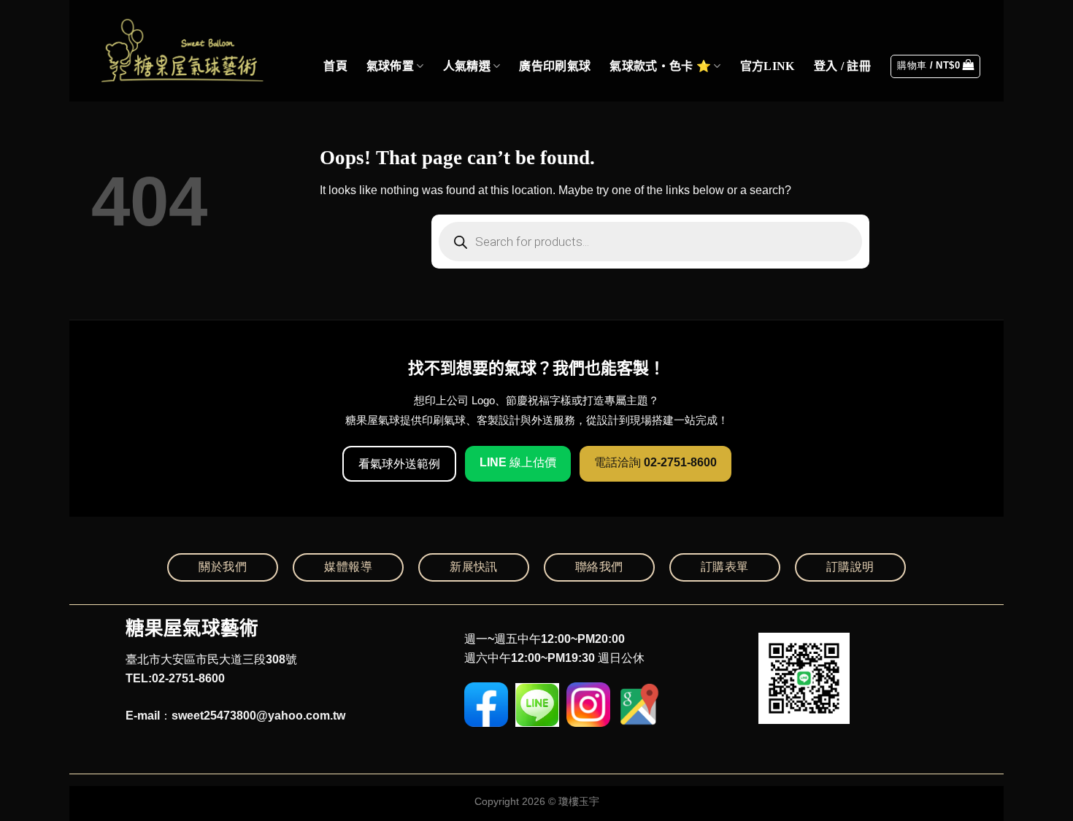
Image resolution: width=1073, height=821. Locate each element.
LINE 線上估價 (518, 462)
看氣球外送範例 (399, 464)
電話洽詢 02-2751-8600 (655, 462)
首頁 (335, 66)
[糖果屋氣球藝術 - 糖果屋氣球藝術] (179, 51)
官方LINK (767, 66)
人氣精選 (467, 66)
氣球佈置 (390, 66)
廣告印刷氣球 (555, 66)
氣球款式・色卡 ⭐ (660, 66)
